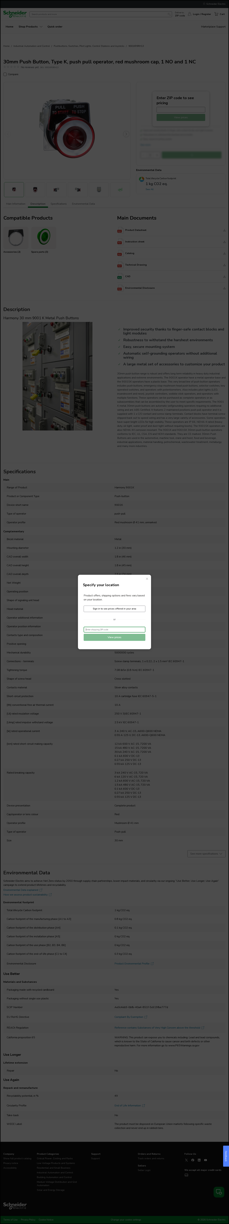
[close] (147, 578)
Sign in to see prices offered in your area (114, 608)
